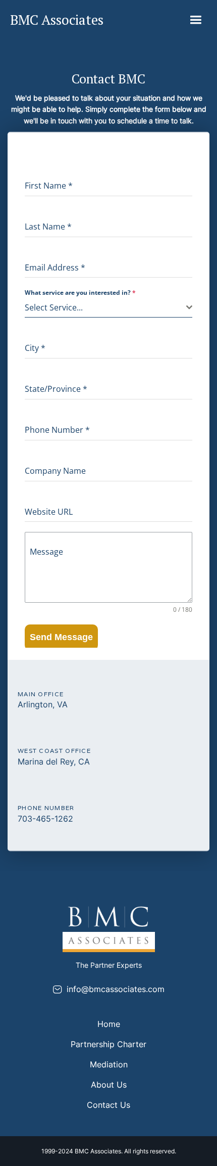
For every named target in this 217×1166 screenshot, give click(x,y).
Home (108, 1024)
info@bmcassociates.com (116, 989)
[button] (195, 20)
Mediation (109, 1064)
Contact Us (108, 1105)
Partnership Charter (108, 1044)
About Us (109, 1085)
